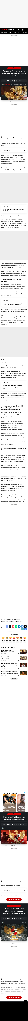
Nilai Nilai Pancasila (16, 619)
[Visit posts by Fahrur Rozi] (3, 84)
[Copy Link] (16, 81)
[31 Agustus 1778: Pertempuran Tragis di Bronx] (23, 658)
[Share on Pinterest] (8, 81)
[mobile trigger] (25, 29)
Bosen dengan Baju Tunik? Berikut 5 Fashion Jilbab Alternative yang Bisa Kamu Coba (13, 387)
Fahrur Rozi (7, 84)
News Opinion (17, 68)
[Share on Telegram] (12, 81)
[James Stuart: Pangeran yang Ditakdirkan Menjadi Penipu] (23, 652)
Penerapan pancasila (17, 621)
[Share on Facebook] (6, 81)
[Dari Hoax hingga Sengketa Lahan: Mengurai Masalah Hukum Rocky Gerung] (23, 665)
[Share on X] (10, 626)
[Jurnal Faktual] (7, 29)
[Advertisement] (14, 14)
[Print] (25, 629)
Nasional (10, 68)
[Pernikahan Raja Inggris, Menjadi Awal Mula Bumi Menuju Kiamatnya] (23, 673)
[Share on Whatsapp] (10, 81)
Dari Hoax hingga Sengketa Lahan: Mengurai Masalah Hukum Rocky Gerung (9, 665)
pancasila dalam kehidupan (7, 621)
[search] (16, 30)
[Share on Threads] (14, 81)
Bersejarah (9, 619)
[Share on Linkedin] (19, 626)
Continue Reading (14, 899)
